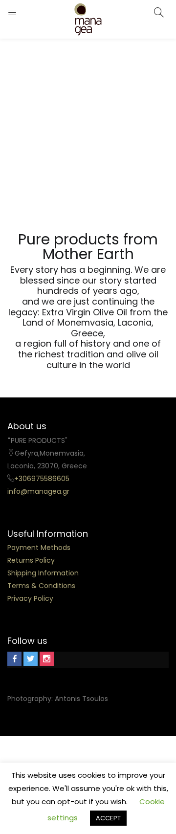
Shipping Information (43, 573)
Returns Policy (31, 560)
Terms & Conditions (41, 586)
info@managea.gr (38, 491)
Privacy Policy (30, 598)
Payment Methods (38, 547)
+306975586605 (41, 478)
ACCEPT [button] (108, 818)
